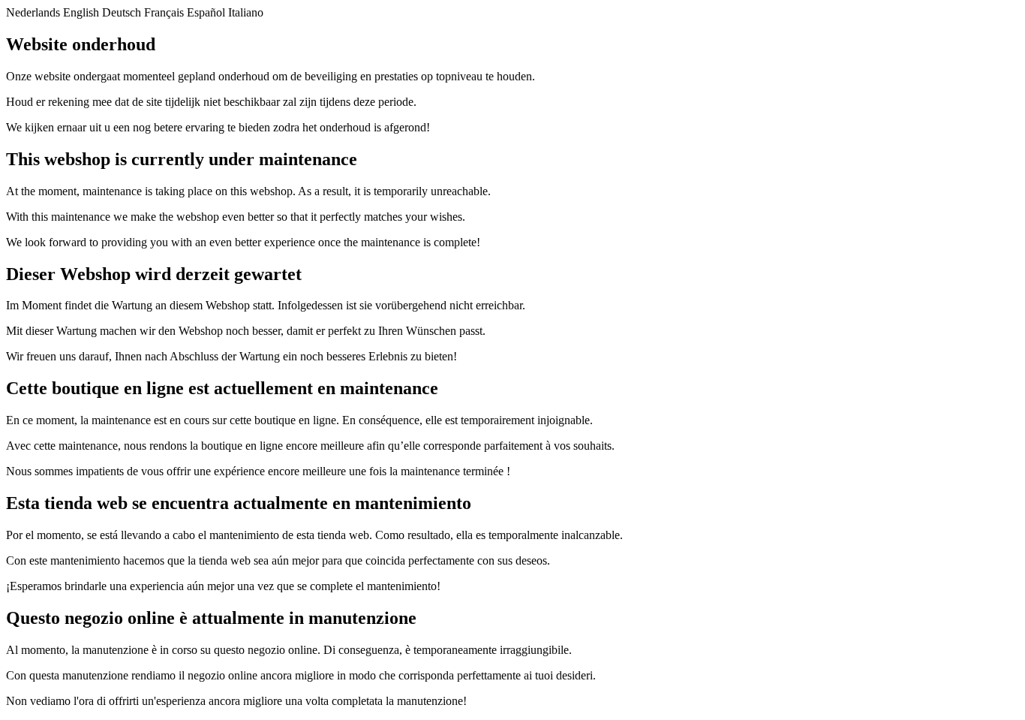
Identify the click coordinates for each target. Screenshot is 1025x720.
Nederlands (33, 12)
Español (206, 12)
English (81, 12)
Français (164, 12)
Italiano (245, 12)
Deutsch (121, 12)
